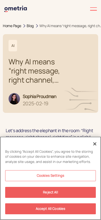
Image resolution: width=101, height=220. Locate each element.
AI (12, 45)
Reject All (50, 192)
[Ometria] (15, 9)
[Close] (94, 144)
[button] (74, 9)
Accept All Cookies (50, 208)
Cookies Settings (50, 175)
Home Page (12, 25)
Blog (30, 25)
